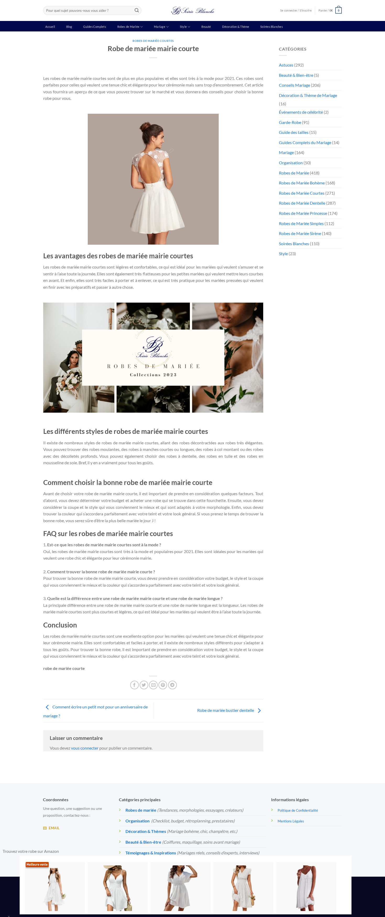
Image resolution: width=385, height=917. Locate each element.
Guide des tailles (294, 132)
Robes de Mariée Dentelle (302, 202)
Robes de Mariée (128, 26)
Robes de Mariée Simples (301, 223)
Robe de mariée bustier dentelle (226, 710)
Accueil (50, 26)
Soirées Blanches (271, 26)
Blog (69, 26)
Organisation (291, 162)
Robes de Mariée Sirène (300, 233)
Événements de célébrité (301, 112)
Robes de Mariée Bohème (302, 182)
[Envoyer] (136, 10)
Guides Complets (94, 26)
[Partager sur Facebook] (134, 685)
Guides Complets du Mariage (305, 142)
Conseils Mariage (294, 85)
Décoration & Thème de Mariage (308, 95)
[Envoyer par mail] (153, 685)
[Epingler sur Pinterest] (162, 685)
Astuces (286, 64)
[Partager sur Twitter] (144, 685)
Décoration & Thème (235, 26)
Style (183, 26)
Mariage (159, 26)
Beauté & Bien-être (296, 75)
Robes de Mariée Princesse (303, 213)
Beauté (206, 26)
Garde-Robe (290, 122)
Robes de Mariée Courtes (153, 40)
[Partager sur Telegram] (172, 685)
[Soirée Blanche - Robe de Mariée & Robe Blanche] (192, 10)
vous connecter (84, 747)
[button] (330, 10)
